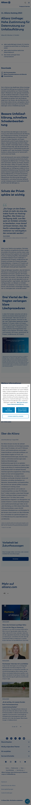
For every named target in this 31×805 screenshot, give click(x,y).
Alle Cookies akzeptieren (22, 410)
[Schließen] (28, 386)
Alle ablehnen (8, 410)
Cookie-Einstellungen (15, 416)
